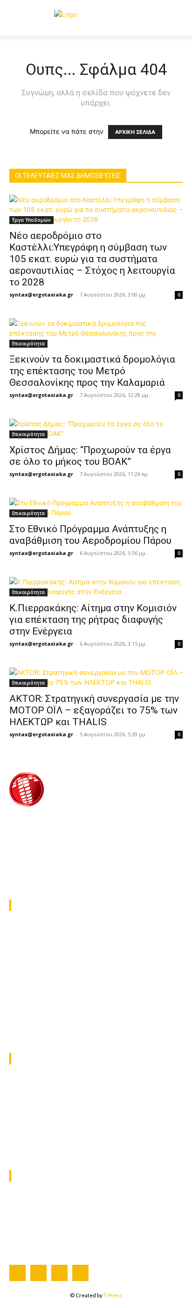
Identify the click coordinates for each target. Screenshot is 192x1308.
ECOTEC (23, 1002)
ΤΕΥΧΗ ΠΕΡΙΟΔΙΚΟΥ (42, 1235)
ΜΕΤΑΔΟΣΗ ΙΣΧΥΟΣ (41, 953)
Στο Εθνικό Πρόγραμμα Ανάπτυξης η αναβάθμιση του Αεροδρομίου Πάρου (90, 534)
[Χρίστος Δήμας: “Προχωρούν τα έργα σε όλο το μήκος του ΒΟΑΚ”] (96, 428)
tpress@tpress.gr (60, 872)
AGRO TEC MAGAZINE (45, 1026)
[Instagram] (38, 1273)
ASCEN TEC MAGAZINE (47, 1014)
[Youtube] (80, 1273)
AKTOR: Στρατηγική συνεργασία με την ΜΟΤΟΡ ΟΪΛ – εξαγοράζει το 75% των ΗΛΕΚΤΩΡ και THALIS (94, 710)
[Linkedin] (59, 1273)
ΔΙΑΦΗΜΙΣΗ (28, 1223)
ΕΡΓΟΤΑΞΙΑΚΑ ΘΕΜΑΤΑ (47, 965)
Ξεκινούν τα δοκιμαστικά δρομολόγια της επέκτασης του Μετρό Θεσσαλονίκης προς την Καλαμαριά (92, 371)
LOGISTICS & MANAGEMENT (56, 977)
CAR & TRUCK (32, 989)
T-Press (113, 1295)
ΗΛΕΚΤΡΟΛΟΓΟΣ (37, 941)
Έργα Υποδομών (31, 220)
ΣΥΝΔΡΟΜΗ (29, 1211)
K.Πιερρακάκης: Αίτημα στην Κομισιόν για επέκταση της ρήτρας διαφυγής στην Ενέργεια (93, 619)
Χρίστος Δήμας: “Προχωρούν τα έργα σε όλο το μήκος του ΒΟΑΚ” (90, 455)
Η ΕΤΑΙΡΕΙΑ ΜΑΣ (36, 1199)
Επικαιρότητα (28, 343)
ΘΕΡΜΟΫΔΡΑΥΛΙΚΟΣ (42, 929)
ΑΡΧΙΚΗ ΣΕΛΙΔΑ (135, 132)
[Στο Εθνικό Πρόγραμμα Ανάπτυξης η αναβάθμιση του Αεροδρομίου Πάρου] (96, 507)
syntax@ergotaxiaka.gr (41, 294)
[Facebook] (17, 1273)
